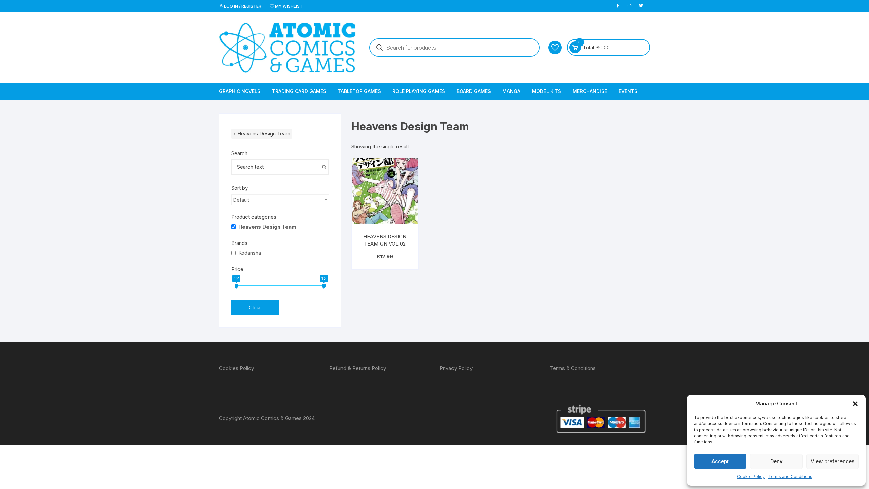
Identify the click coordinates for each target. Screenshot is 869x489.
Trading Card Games (299, 91)
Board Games (474, 91)
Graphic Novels (239, 91)
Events (627, 91)
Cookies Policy (236, 368)
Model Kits (546, 91)
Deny (776, 461)
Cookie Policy (751, 476)
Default (241, 200)
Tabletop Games (359, 91)
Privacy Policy (456, 368)
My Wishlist (288, 6)
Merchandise (590, 91)
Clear (255, 307)
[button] (855, 403)
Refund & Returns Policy (357, 368)
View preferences (832, 461)
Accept (720, 461)
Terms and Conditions (790, 476)
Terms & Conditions (573, 368)
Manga (511, 91)
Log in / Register (242, 6)
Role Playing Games (418, 91)
